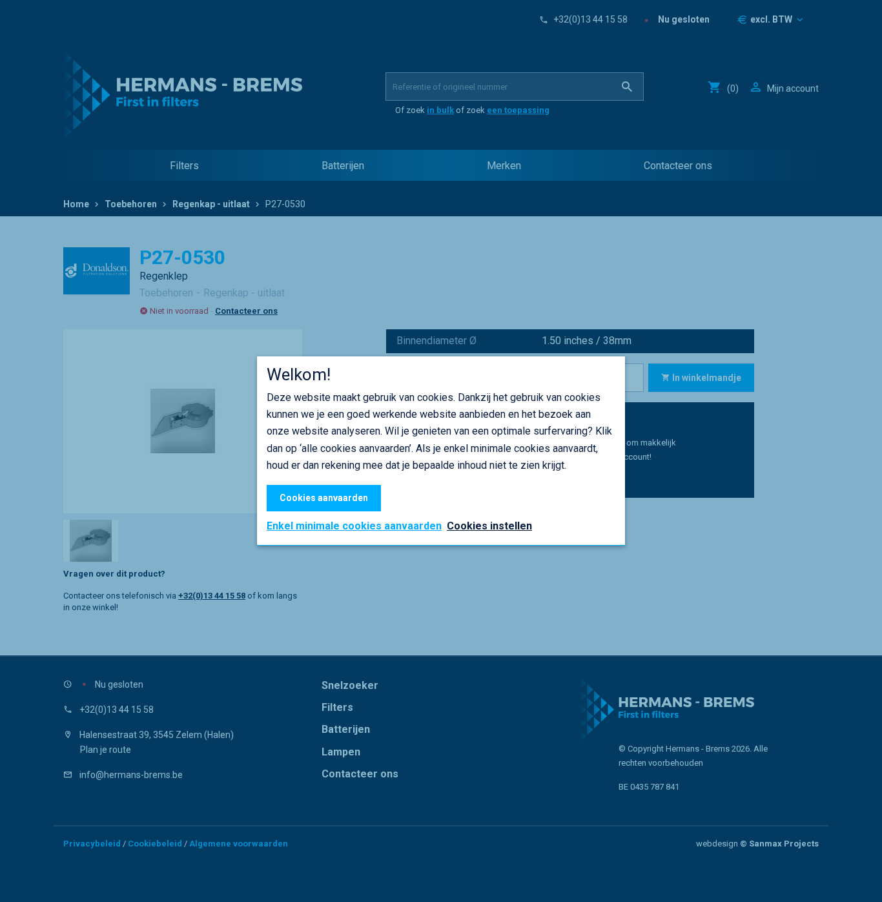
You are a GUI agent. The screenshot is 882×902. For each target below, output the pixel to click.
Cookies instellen (489, 526)
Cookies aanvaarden (324, 498)
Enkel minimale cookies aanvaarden (354, 526)
